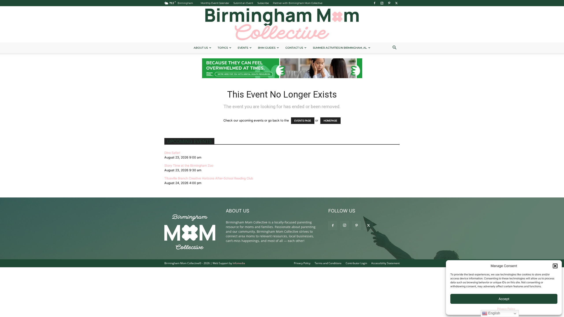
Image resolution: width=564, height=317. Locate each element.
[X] (396, 3)
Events (243, 47)
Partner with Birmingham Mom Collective (297, 3)
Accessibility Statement (385, 263)
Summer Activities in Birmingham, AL (340, 47)
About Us (201, 47)
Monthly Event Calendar (215, 3)
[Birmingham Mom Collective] (282, 24)
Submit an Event (243, 3)
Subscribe (263, 3)
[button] (555, 266)
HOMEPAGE (330, 120)
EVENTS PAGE (302, 120)
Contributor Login (356, 263)
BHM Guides (266, 47)
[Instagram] (381, 3)
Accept (504, 299)
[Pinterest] (389, 3)
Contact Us (294, 47)
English (493, 313)
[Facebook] (374, 3)
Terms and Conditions (328, 263)
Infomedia (239, 263)
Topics (223, 47)
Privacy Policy (506, 308)
